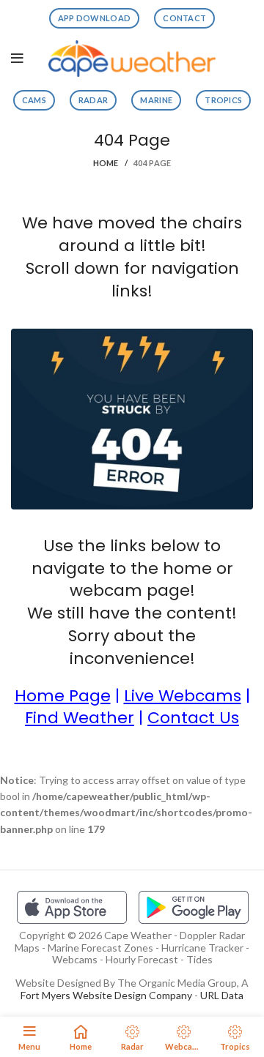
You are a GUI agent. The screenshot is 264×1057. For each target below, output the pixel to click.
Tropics (223, 100)
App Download (94, 18)
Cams (34, 100)
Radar (93, 100)
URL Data (221, 995)
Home (106, 163)
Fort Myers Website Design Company (106, 995)
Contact (184, 18)
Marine (156, 100)
